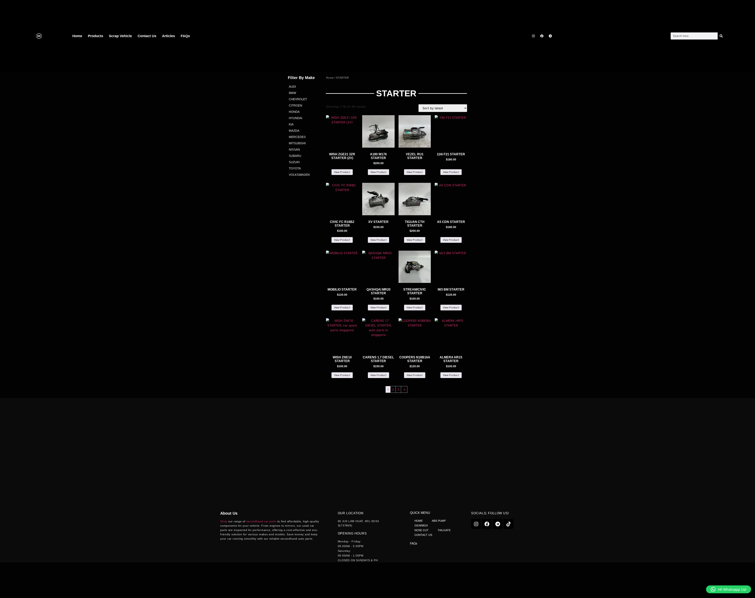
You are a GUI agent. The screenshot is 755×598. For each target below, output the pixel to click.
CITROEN (295, 105)
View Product (342, 172)
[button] (728, 589)
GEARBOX (421, 525)
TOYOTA (295, 168)
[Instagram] (533, 36)
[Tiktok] (508, 524)
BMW (292, 93)
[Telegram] (550, 36)
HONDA (294, 111)
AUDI (292, 86)
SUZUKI (294, 162)
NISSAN (294, 149)
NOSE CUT (421, 530)
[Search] (721, 36)
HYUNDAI (295, 118)
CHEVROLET (298, 99)
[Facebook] (542, 36)
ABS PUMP (439, 520)
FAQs (185, 36)
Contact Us (147, 36)
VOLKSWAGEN (299, 174)
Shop (223, 521)
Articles (168, 36)
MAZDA (294, 130)
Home (77, 36)
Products (95, 36)
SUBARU (295, 155)
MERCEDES (297, 137)
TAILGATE (444, 530)
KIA (291, 124)
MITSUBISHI (297, 143)
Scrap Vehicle (120, 36)
